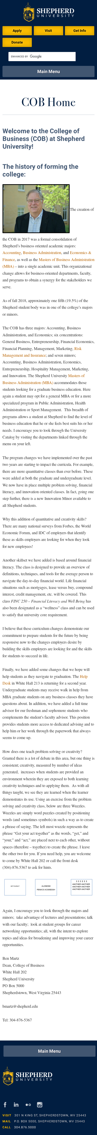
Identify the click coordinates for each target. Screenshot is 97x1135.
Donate (17, 42)
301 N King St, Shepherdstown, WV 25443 (50, 1115)
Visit (48, 31)
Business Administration (42, 252)
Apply (17, 31)
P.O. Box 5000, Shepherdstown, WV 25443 (49, 1121)
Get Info (79, 31)
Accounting (11, 252)
